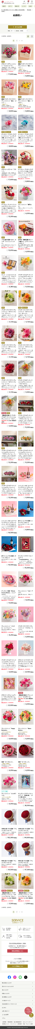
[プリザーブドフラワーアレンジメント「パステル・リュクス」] (26, 614)
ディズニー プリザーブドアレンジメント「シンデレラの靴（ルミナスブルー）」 (25, 136)
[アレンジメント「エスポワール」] (9, 782)
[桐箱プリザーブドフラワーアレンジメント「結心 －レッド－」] (26, 52)
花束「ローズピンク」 (7, 762)
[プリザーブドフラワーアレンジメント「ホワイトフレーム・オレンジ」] (26, 298)
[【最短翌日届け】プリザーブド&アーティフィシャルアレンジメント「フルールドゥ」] (9, 403)
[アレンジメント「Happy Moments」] (9, 717)
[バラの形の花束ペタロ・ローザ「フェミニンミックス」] (9, 228)
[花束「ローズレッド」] (26, 750)
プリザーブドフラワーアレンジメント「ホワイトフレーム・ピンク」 (25, 346)
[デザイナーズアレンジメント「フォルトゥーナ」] (9, 52)
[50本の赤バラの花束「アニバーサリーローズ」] (26, 849)
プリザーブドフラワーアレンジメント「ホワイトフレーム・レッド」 (8, 381)
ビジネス (24, 6)
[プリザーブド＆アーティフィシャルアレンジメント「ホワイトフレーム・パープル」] (9, 474)
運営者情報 (10, 1022)
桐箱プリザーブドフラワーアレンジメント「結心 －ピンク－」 (8, 100)
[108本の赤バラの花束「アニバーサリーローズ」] (9, 817)
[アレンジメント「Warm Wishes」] (26, 717)
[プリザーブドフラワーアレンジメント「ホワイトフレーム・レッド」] (9, 368)
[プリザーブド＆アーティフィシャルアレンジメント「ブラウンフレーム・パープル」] (9, 439)
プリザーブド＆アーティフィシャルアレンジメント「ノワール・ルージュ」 (8, 661)
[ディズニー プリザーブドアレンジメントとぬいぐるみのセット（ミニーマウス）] (26, 157)
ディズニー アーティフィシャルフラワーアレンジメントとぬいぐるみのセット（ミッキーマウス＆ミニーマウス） (8, 208)
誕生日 (4, 6)
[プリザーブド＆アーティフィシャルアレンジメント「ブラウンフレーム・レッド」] (26, 403)
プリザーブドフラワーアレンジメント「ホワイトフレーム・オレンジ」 (25, 311)
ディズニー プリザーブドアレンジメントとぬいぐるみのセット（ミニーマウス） (25, 171)
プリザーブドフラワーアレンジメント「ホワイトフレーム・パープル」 (8, 346)
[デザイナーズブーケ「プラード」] (9, 157)
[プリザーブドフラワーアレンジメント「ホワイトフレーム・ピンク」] (26, 333)
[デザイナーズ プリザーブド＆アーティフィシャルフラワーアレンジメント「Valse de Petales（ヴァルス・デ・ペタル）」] (26, 648)
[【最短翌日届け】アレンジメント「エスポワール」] (26, 683)
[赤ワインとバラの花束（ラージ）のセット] (9, 544)
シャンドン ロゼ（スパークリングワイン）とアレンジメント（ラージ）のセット (8, 522)
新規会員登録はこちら (17, 951)
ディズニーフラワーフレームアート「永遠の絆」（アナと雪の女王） (25, 795)
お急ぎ (30, 6)
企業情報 (4, 1022)
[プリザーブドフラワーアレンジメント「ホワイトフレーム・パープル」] (9, 333)
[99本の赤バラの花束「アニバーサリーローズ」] (9, 849)
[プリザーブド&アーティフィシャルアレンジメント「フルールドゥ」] (26, 368)
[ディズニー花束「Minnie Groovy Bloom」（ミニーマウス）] (9, 579)
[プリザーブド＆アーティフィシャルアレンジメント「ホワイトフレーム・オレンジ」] (26, 439)
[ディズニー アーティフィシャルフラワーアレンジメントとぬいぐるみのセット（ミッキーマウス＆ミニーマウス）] (9, 193)
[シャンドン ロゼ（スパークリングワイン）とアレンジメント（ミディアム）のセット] (26, 474)
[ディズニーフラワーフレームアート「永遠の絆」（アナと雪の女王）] (26, 782)
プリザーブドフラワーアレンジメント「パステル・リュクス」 (25, 627)
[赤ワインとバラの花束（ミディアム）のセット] (26, 509)
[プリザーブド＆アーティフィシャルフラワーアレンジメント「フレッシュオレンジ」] (26, 263)
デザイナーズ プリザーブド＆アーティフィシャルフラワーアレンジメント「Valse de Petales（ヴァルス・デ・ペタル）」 (25, 663)
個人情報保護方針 (18, 1022)
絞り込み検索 (18, 27)
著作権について (5, 1024)
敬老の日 (17, 6)
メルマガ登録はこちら (17, 966)
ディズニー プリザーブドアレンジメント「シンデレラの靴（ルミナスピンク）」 (8, 136)
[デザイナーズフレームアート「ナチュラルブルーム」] (9, 683)
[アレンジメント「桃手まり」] (26, 193)
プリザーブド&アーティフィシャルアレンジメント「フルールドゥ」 (25, 381)
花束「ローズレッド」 (24, 762)
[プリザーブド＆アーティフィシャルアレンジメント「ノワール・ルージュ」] (9, 648)
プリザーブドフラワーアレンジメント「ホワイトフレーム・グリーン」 (8, 311)
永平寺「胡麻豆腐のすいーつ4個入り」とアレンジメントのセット (25, 241)
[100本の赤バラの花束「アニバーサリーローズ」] (26, 817)
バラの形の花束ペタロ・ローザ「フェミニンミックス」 (8, 241)
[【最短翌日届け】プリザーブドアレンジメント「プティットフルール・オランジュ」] (26, 881)
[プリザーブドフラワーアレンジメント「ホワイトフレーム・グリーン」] (9, 298)
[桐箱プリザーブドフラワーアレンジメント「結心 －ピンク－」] (9, 87)
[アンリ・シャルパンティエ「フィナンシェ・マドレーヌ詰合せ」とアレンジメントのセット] (9, 263)
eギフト (10, 6)
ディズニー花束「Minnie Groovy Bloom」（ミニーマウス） (8, 592)
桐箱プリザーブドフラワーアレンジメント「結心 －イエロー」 (25, 100)
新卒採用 (20, 1024)
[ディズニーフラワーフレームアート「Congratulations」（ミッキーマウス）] (26, 544)
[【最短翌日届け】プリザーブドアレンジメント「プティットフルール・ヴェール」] (9, 881)
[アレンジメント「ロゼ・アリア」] (26, 579)
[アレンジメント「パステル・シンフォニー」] (9, 614)
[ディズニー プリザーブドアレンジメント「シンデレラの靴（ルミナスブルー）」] (26, 122)
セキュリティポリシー (28, 1022)
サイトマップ (13, 1024)
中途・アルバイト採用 (28, 1024)
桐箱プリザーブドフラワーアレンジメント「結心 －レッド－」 (25, 65)
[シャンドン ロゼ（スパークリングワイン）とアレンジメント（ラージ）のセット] (9, 509)
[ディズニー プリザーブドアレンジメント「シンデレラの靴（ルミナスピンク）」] (9, 122)
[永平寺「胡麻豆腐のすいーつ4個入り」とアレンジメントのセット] (26, 228)
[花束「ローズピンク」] (9, 750)
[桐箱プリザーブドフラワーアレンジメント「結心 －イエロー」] (26, 87)
